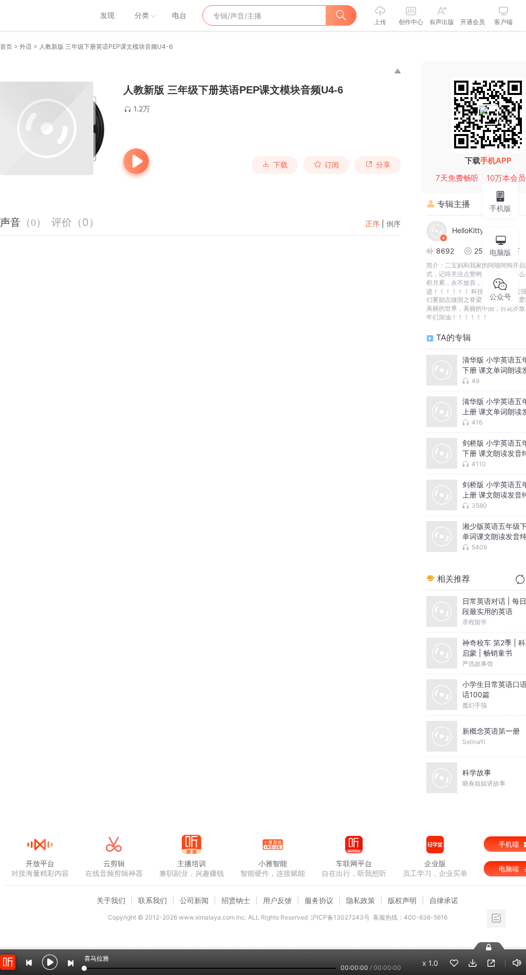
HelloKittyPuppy (477, 230)
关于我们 (111, 900)
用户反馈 (277, 900)
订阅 (332, 165)
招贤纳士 (235, 900)
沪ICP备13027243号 (340, 917)
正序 (372, 223)
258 (480, 250)
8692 (445, 250)
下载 (280, 165)
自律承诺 (443, 900)
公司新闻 (194, 900)
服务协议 (319, 900)
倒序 (393, 223)
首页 (6, 46)
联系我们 (152, 900)
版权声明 (402, 900)
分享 (383, 165)
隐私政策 (360, 900)
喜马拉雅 (39, 15)
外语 (26, 46)
